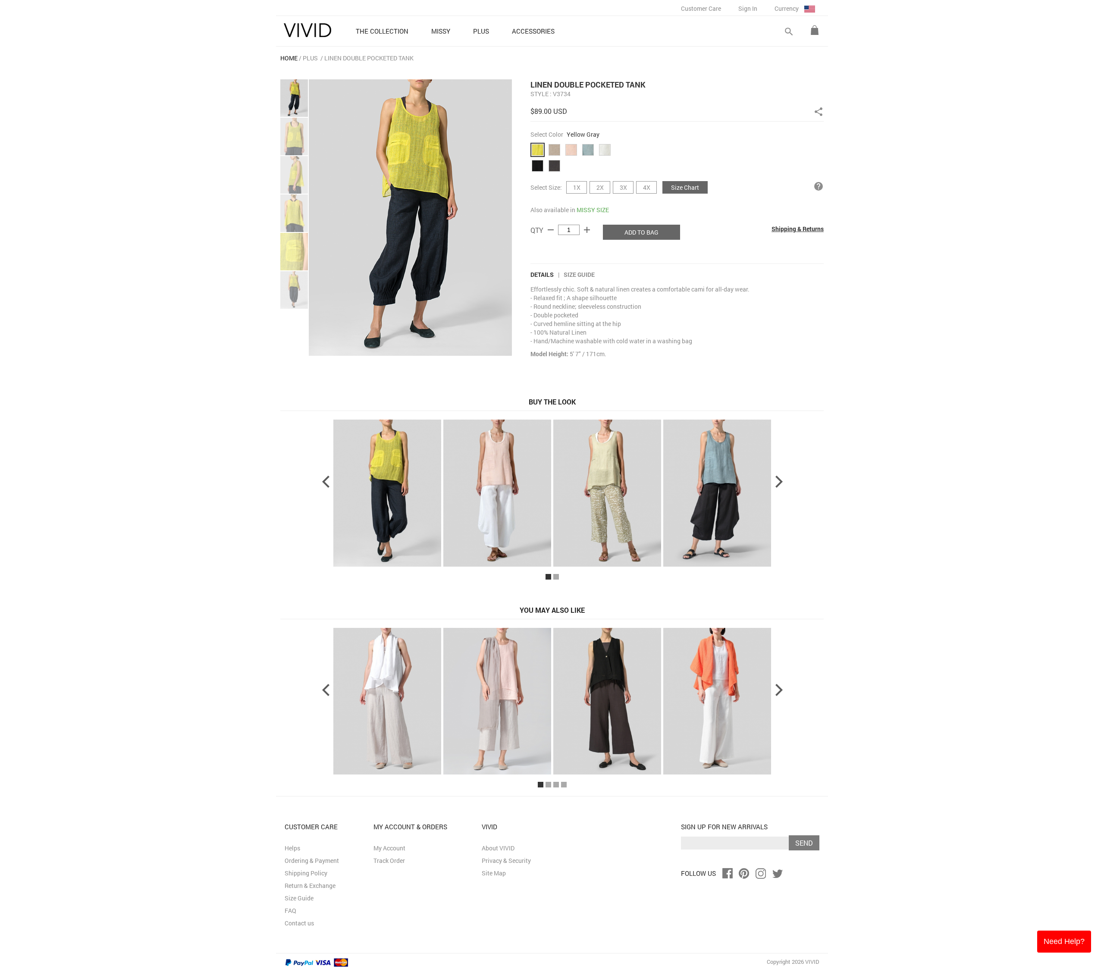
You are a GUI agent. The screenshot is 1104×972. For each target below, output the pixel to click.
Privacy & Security (506, 860)
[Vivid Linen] (307, 30)
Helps (292, 848)
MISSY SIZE (593, 210)
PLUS (310, 58)
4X (646, 187)
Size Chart (685, 187)
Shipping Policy (306, 873)
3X (623, 187)
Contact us (299, 923)
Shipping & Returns (798, 229)
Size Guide (579, 274)
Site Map (494, 873)
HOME (289, 58)
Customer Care (701, 8)
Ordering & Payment (312, 860)
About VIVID (498, 848)
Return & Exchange (310, 885)
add (587, 230)
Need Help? (1064, 941)
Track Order (389, 860)
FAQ (290, 910)
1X (576, 187)
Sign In (747, 8)
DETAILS (542, 274)
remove (551, 230)
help (818, 186)
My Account (389, 848)
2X (600, 187)
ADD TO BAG (641, 232)
